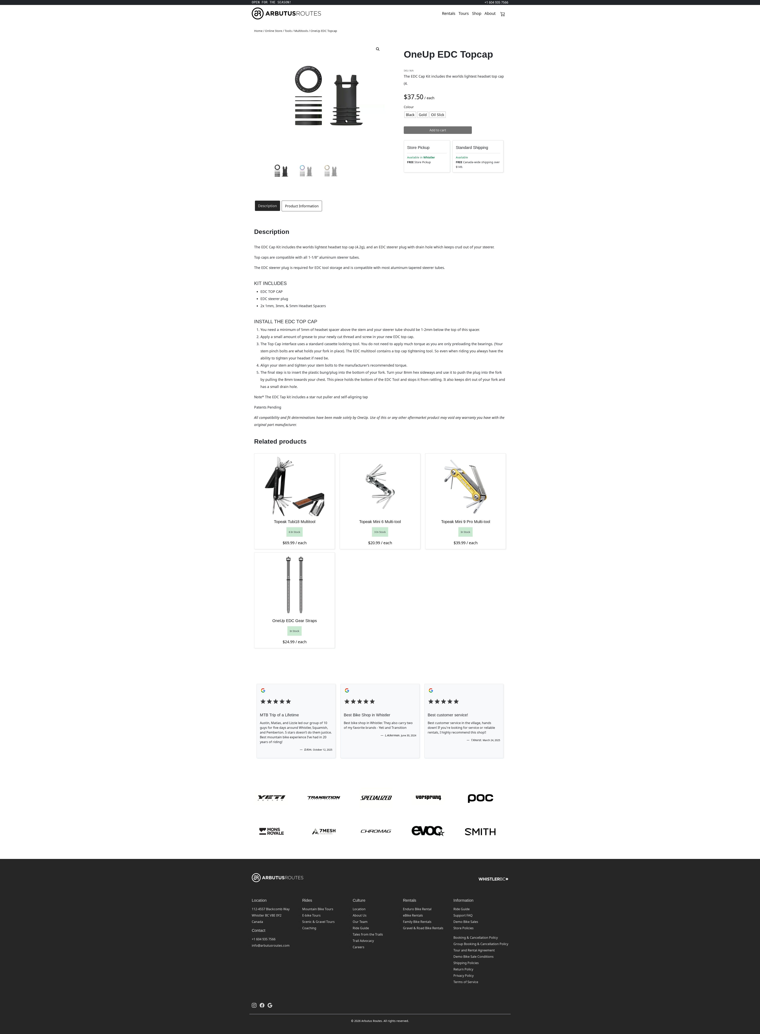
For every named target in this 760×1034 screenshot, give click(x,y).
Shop (476, 13)
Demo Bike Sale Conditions (473, 956)
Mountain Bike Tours (317, 909)
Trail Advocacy (363, 941)
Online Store (273, 31)
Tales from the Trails (368, 934)
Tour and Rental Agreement (474, 950)
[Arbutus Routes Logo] (257, 13)
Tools (288, 31)
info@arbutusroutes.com (271, 945)
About (490, 13)
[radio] (410, 115)
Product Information (302, 206)
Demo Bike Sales (465, 922)
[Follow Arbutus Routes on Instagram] (254, 1005)
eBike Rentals (413, 915)
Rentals (448, 13)
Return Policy (463, 969)
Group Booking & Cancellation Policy (480, 944)
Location (359, 909)
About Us (360, 915)
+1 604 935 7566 (264, 939)
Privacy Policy (463, 975)
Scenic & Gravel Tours (318, 922)
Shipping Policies (466, 963)
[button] (377, 49)
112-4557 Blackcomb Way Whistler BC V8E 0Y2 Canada (271, 915)
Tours (464, 13)
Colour (409, 107)
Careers (358, 947)
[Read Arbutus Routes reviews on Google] (270, 1005)
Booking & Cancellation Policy (475, 937)
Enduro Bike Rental (417, 909)
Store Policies (463, 928)
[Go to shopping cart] (502, 13)
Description (267, 205)
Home (258, 31)
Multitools (301, 31)
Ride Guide (361, 928)
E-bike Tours (311, 915)
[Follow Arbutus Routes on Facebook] (262, 1005)
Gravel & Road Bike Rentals (423, 928)
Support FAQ (463, 915)
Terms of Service (465, 982)
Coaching (309, 928)
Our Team (360, 922)
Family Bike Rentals (417, 922)
